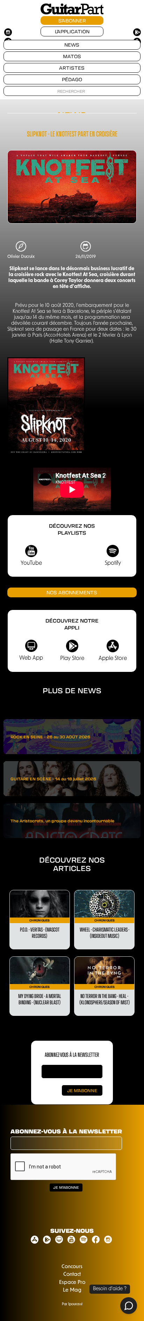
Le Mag (72, 1290)
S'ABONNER (72, 20)
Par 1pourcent (72, 1304)
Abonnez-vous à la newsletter (66, 1131)
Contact (72, 1274)
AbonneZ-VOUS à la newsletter (72, 1054)
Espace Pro (72, 1282)
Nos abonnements (71, 592)
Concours (72, 1267)
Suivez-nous (72, 1230)
